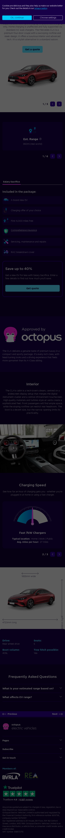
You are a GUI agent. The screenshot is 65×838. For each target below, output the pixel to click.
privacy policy (40, 8)
